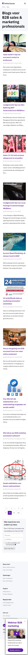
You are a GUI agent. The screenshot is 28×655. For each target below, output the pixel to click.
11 (14, 513)
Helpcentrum (6, 591)
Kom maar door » (10, 548)
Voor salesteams (8, 581)
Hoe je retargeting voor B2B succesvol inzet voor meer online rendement (13, 351)
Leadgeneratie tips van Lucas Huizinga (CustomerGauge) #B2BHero (14, 205)
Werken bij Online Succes (10, 618)
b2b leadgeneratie (8, 602)
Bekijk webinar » (15, 650)
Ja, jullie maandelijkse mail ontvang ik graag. (13, 543)
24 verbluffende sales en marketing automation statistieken (12, 301)
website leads (7, 605)
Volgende (20, 513)
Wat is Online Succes (9, 567)
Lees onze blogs (7, 570)
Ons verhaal (6, 616)
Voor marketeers (8, 578)
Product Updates (7, 594)
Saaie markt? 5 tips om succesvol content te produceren (11, 57)
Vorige (8, 508)
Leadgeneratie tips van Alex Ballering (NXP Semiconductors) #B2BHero (13, 107)
